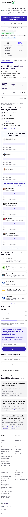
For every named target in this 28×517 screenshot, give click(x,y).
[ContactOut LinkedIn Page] (2, 509)
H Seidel (9, 218)
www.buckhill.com (9, 128)
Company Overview (6, 60)
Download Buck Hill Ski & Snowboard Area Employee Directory (14, 18)
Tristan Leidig (10, 233)
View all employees (14, 248)
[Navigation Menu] (25, 2)
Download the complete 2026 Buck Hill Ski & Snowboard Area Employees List (14, 184)
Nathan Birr (10, 154)
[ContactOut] (8, 2)
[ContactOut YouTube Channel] (5, 509)
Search (15, 349)
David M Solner (11, 139)
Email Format (18, 60)
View (14, 144)
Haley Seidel (10, 188)
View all (13, 303)
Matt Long (9, 169)
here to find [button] (13, 410)
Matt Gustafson (11, 203)
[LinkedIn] (8, 13)
